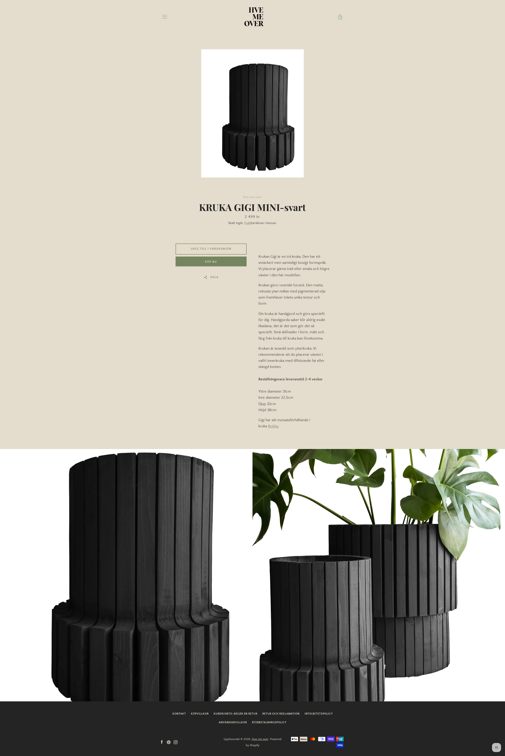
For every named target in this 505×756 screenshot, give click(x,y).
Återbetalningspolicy (269, 722)
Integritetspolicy (319, 713)
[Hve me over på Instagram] (176, 742)
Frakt (247, 223)
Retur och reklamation (281, 713)
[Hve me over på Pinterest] (169, 742)
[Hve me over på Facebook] (162, 742)
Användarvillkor (233, 722)
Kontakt (179, 713)
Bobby (273, 426)
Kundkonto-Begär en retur (235, 713)
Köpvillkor (200, 713)
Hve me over (260, 739)
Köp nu (211, 261)
